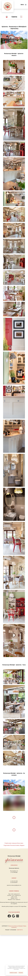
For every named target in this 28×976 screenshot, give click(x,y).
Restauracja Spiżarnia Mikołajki (15, 950)
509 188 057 (15, 907)
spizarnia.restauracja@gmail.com (14, 909)
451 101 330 (15, 905)
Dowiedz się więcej (13, 972)
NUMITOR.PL (20, 954)
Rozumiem (21, 972)
